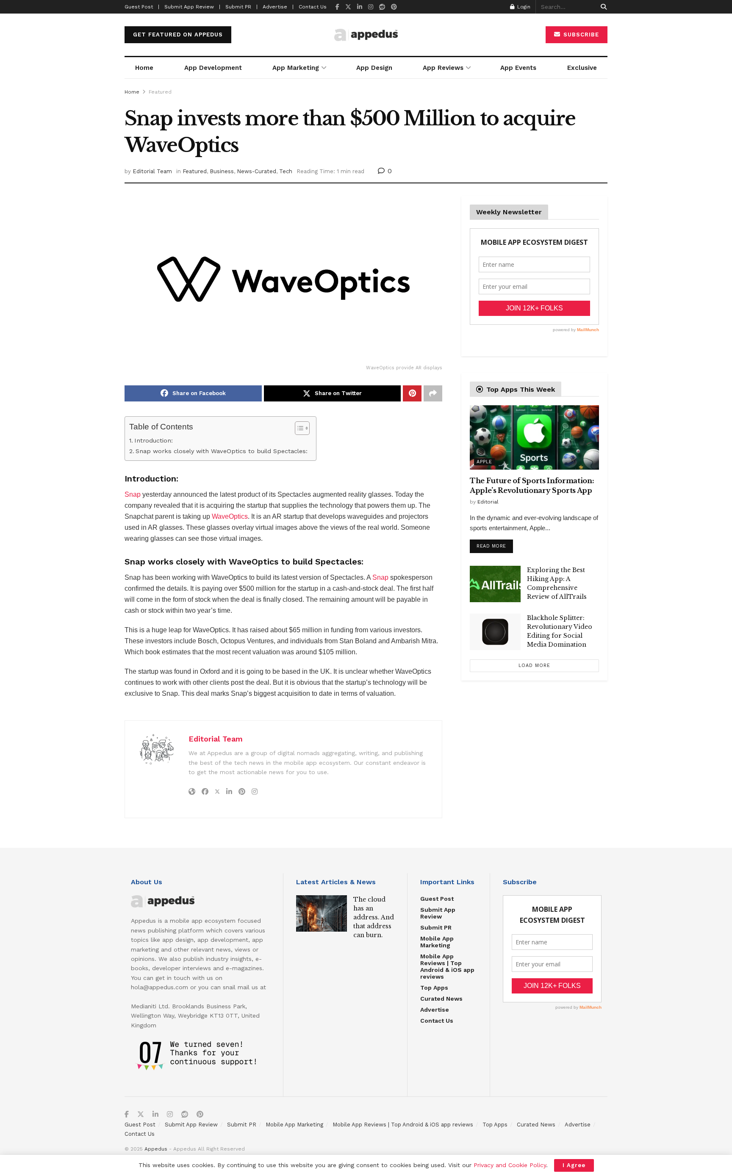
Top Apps (434, 987)
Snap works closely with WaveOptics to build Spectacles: (222, 451)
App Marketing (295, 68)
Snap (133, 494)
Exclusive (582, 68)
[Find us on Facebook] (337, 7)
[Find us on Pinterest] (394, 7)
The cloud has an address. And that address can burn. (373, 917)
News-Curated (256, 171)
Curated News (441, 998)
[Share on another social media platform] (433, 393)
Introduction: (153, 440)
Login (523, 7)
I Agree (574, 1165)
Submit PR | (241, 7)
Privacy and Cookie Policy (510, 1165)
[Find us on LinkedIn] (359, 7)
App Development (213, 68)
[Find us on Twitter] (348, 7)
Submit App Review (437, 913)
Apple (484, 462)
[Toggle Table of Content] (298, 428)
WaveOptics (230, 516)
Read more (495, 544)
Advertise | (278, 7)
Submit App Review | (192, 7)
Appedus (155, 1149)
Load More (534, 665)
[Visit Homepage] (366, 35)
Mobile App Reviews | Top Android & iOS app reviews (447, 966)
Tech (285, 171)
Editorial (488, 502)
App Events (518, 68)
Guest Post (437, 898)
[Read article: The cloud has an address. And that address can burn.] (321, 913)
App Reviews (443, 68)
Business (222, 171)
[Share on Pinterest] (412, 393)
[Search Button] (602, 7)
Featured (160, 92)
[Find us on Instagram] (370, 7)
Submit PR (436, 927)
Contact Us (313, 7)
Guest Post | (142, 7)
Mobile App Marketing (437, 942)
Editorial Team (152, 171)
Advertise (434, 1009)
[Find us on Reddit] (382, 7)
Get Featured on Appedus (178, 34)
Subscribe (580, 34)
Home (144, 68)
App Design (374, 68)
